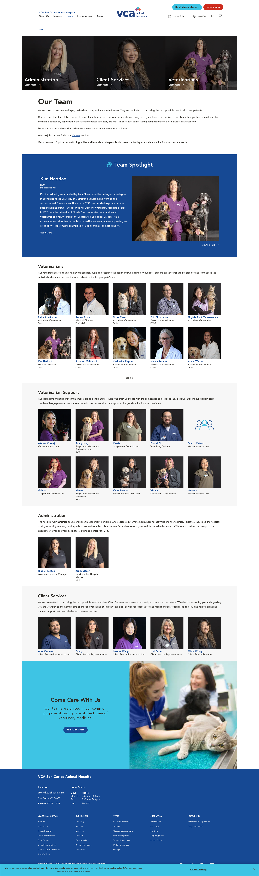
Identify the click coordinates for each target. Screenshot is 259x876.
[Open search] (213, 16)
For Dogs (154, 826)
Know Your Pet (82, 840)
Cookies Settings (198, 870)
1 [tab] (127, 378)
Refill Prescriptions (121, 836)
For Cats (154, 831)
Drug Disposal (195, 827)
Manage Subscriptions (123, 831)
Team (70, 16)
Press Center (43, 840)
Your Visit (79, 836)
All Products (155, 822)
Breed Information (84, 845)
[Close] (254, 869)
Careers (76, 135)
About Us (44, 16)
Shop (100, 16)
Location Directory (46, 836)
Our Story (80, 822)
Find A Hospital (45, 831)
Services (58, 16)
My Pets (116, 826)
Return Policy (156, 840)
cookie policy (117, 868)
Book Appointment (187, 7)
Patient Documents (121, 840)
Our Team (80, 831)
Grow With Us (44, 854)
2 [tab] (131, 378)
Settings (116, 850)
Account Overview (121, 822)
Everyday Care (84, 16)
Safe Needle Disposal (198, 822)
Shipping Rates (157, 836)
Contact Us (43, 826)
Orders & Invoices (121, 845)
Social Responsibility (47, 845)
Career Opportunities (48, 850)
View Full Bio (209, 245)
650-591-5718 (53, 804)
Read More (46, 233)
